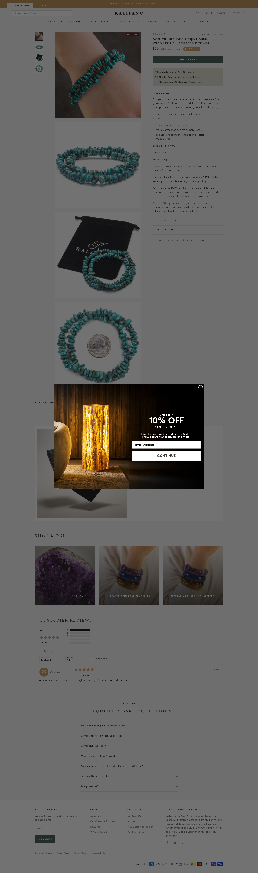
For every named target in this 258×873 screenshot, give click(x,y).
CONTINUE (166, 455)
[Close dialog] (200, 387)
